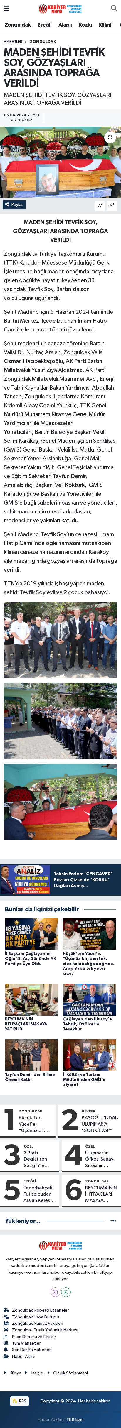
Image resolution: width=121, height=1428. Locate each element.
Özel (28, 1146)
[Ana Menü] (6, 8)
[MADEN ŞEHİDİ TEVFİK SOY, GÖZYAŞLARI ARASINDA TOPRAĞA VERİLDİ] (60, 162)
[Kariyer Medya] (60, 8)
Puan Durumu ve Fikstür (34, 1337)
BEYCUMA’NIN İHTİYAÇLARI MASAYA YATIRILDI (26, 1024)
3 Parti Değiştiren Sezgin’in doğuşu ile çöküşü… (35, 1159)
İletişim (37, 1373)
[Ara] (114, 9)
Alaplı (65, 25)
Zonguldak (17, 25)
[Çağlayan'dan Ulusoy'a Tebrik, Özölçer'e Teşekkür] (89, 999)
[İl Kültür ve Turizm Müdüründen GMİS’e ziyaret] (89, 1055)
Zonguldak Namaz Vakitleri (37, 1323)
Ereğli (44, 25)
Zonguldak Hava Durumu (35, 1317)
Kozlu (85, 25)
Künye (15, 1373)
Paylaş (17, 204)
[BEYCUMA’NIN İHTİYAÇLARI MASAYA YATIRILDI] (31, 999)
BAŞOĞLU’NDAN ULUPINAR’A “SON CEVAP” (100, 1124)
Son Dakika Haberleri (32, 1349)
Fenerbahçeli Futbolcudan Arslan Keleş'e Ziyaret (39, 1195)
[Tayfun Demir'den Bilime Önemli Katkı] (31, 1055)
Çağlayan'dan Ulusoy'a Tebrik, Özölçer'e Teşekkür (87, 1024)
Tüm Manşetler (26, 1343)
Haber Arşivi (23, 1356)
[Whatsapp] (66, 1292)
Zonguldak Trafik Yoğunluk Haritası (45, 1330)
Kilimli (105, 25)
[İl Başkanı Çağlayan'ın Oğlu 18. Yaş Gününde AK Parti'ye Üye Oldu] (31, 934)
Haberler (13, 42)
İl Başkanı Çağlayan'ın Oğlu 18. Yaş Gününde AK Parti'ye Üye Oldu (30, 959)
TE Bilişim (74, 1419)
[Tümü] (113, 1221)
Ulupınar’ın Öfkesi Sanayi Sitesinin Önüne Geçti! (100, 1159)
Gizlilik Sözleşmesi (70, 1373)
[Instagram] (55, 1292)
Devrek (88, 1111)
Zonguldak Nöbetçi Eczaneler (40, 1310)
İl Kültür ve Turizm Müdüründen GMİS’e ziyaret (84, 1080)
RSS (22, 1401)
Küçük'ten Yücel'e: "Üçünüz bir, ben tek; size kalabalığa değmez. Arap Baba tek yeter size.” (88, 964)
